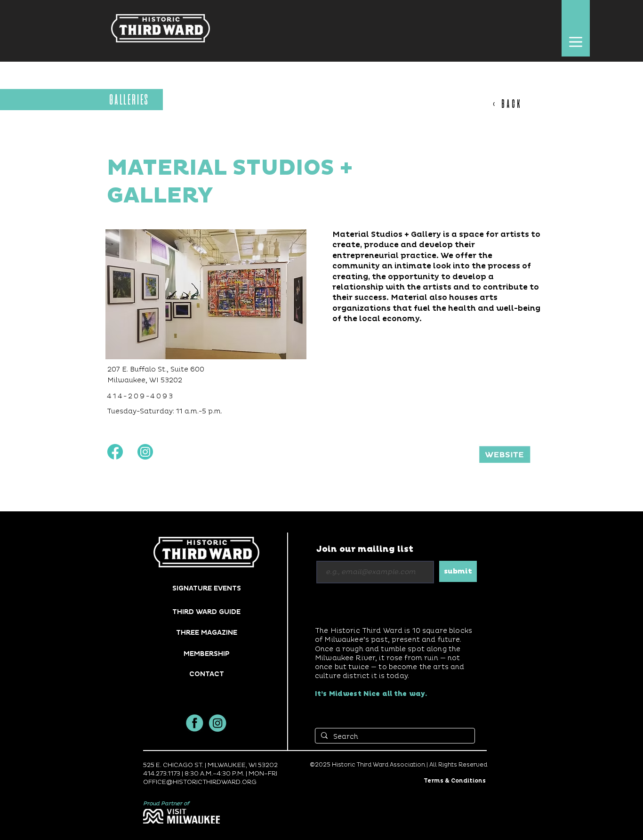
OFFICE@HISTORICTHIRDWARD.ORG (200, 782)
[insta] (218, 723)
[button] (575, 41)
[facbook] (194, 723)
